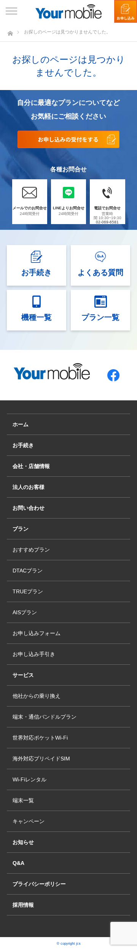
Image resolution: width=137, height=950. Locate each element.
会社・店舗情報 (31, 466)
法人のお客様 (29, 487)
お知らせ (23, 842)
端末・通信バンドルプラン (44, 717)
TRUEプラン (28, 591)
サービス (23, 675)
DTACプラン (28, 570)
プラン (21, 529)
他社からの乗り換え (37, 696)
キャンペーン (29, 821)
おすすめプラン (31, 550)
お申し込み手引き (34, 654)
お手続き (23, 445)
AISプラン (25, 612)
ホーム (21, 424)
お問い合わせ (29, 508)
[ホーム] (10, 31)
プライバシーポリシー (39, 884)
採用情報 (23, 905)
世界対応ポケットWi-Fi (40, 738)
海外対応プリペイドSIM (41, 759)
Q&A (18, 863)
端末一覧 (23, 800)
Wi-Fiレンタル (29, 779)
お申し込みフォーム (37, 633)
